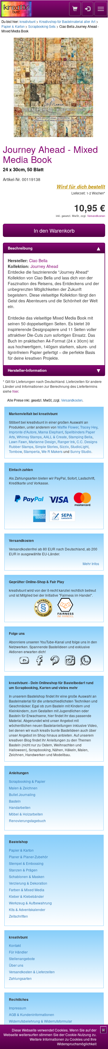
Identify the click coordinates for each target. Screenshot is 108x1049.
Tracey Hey (88, 427)
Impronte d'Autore (23, 431)
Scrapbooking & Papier (27, 781)
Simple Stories (46, 446)
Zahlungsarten (20, 978)
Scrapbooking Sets (42, 26)
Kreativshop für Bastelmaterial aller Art (67, 21)
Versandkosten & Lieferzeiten (32, 971)
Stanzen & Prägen (23, 869)
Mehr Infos (91, 563)
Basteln (15, 801)
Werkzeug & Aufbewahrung (30, 902)
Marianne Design (42, 441)
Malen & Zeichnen (23, 787)
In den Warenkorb (54, 230)
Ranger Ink (66, 441)
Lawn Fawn (18, 441)
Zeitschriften (18, 916)
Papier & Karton (12, 26)
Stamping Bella (80, 436)
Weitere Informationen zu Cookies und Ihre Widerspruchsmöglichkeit (63, 1041)
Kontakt (15, 945)
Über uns (16, 965)
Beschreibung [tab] (20, 248)
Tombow (15, 451)
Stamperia (32, 451)
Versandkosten (96, 216)
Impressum (17, 1007)
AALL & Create (55, 436)
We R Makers (51, 451)
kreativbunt (27, 21)
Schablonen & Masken (26, 876)
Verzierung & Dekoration (28, 883)
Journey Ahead (44, 266)
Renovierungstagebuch (27, 820)
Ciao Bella (38, 260)
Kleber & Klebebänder (26, 896)
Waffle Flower (67, 427)
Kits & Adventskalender (27, 909)
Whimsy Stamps (29, 436)
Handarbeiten (20, 807)
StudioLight (79, 446)
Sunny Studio (80, 451)
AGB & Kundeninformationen (31, 1014)
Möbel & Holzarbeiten (26, 813)
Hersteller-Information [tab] (27, 370)
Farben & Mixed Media (26, 889)
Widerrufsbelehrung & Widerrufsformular (40, 1021)
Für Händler (18, 951)
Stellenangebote (22, 958)
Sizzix (64, 446)
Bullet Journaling (22, 794)
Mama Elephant (50, 431)
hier (15, 391)
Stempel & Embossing (26, 863)
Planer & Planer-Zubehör (28, 856)
